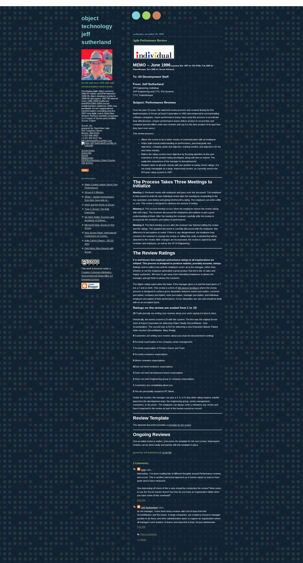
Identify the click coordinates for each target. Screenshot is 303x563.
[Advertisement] (182, 29)
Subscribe (86, 153)
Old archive (87, 163)
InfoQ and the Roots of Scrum (99, 204)
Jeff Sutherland (149, 507)
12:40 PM (166, 452)
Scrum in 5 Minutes (94, 192)
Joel (143, 470)
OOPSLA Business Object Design (98, 160)
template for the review (179, 425)
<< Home (141, 539)
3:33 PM (141, 500)
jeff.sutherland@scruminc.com (96, 140)
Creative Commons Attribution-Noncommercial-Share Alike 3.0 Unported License (97, 276)
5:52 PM (141, 527)
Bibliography (87, 158)
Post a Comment (148, 534)
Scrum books (88, 150)
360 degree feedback (188, 288)
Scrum (84, 155)
